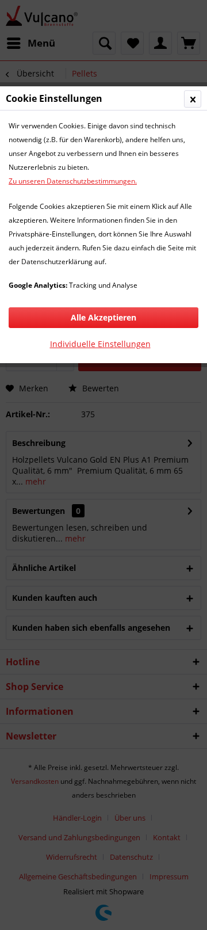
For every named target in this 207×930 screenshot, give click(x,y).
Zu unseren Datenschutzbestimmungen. (73, 181)
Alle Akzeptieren (103, 317)
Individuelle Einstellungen (100, 343)
